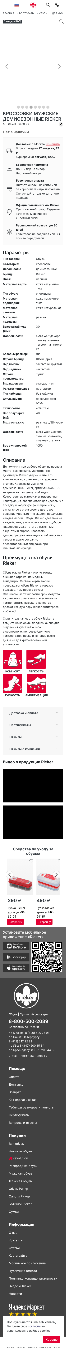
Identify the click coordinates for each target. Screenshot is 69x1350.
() (53, 144)
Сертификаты (20, 725)
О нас (13, 1232)
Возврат (15, 1092)
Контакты (16, 1240)
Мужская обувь (20, 1173)
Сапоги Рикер (19, 1196)
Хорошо (52, 1339)
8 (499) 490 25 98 (37, 1033)
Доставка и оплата (23, 713)
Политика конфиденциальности (33, 1278)
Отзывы (15, 737)
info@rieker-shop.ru (33, 1056)
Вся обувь (16, 1144)
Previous (9, 874)
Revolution (20, 1158)
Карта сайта (18, 1255)
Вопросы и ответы (23, 1123)
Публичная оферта (23, 1271)
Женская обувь (20, 1181)
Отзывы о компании (24, 749)
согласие (34, 1326)
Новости (15, 1294)
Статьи (14, 1248)
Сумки (14, 1211)
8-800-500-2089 (28, 1021)
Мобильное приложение (27, 1263)
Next (56, 874)
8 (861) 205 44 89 (43, 1050)
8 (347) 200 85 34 (32, 1045)
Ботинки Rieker (20, 1204)
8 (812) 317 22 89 (20, 1041)
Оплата (14, 1077)
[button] (7, 66)
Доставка (16, 1084)
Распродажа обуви (23, 1166)
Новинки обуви (20, 1151)
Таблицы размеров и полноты (31, 1107)
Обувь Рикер (18, 1189)
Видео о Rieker (20, 1286)
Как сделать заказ (22, 1100)
